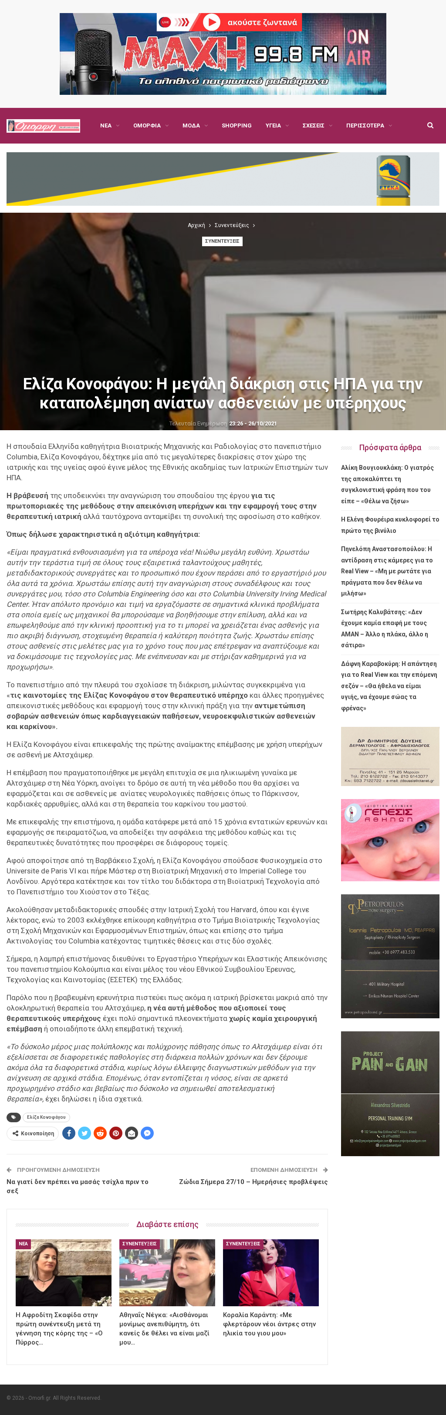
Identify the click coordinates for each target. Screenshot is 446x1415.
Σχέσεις (313, 125)
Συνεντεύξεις (222, 241)
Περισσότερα (365, 125)
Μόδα (191, 125)
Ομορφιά (147, 125)
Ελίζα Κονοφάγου (46, 1117)
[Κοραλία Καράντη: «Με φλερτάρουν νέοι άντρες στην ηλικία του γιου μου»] (271, 1272)
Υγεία (273, 125)
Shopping (237, 125)
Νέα (106, 125)
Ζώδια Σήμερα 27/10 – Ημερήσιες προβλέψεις (253, 1182)
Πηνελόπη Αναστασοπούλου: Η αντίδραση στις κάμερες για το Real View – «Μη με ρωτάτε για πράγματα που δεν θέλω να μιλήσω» (387, 571)
